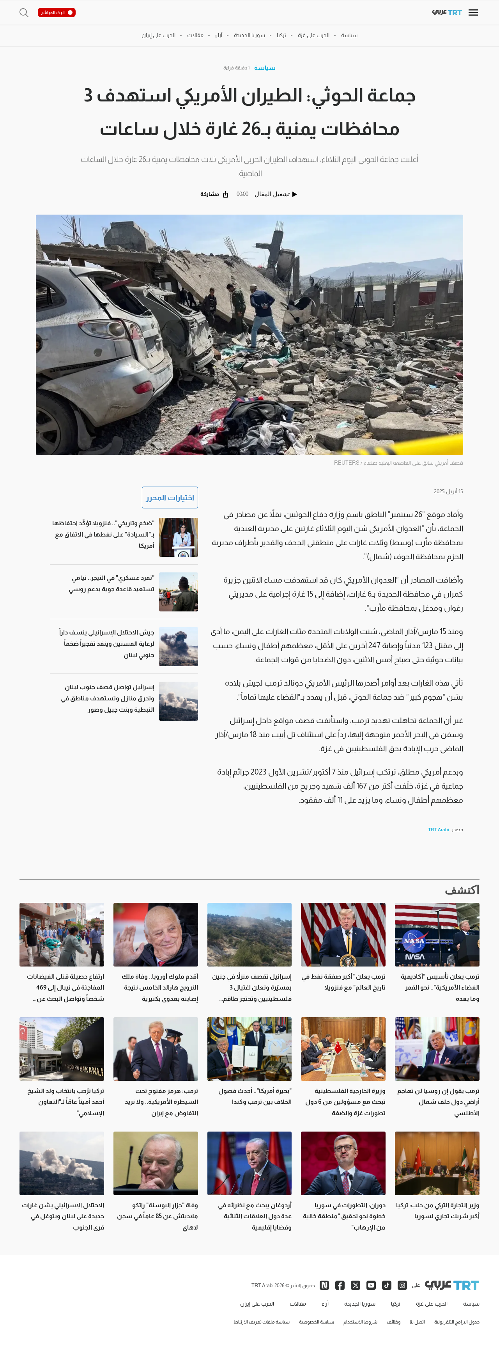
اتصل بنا (417, 1322)
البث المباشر (53, 12)
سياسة (265, 67)
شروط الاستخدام (360, 1322)
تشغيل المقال (272, 194)
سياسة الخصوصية (316, 1322)
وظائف (393, 1322)
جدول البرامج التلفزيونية (457, 1322)
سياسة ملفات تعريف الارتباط (262, 1322)
